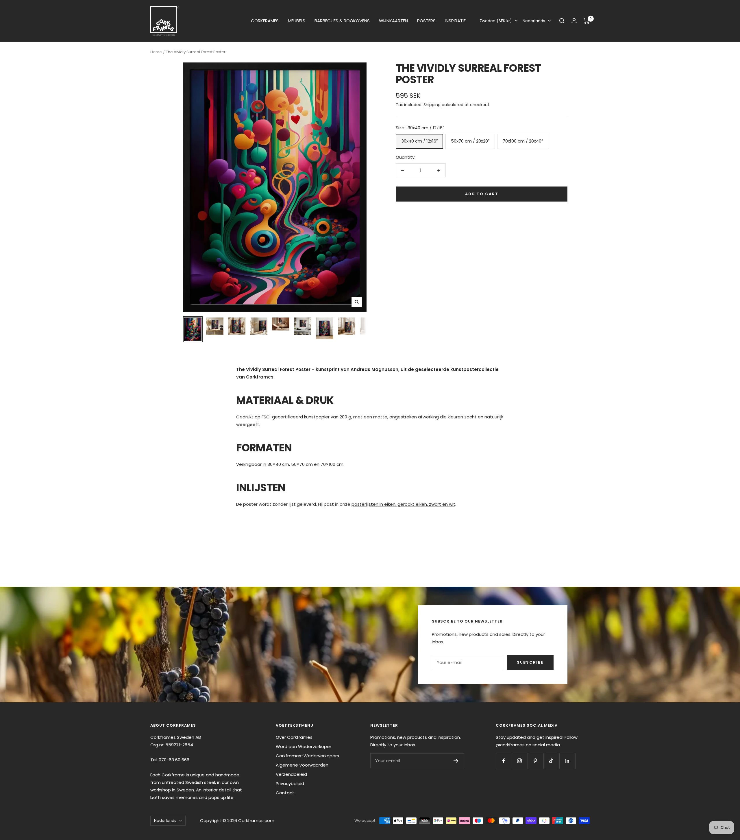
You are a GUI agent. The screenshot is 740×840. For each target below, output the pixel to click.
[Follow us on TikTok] (551, 761)
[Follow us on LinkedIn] (567, 761)
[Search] (562, 20)
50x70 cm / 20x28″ (470, 141)
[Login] (574, 20)
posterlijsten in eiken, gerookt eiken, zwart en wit (403, 504)
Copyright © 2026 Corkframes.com (237, 820)
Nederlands (534, 21)
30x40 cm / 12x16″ (419, 141)
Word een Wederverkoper (303, 746)
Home (156, 52)
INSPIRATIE (455, 21)
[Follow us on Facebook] (504, 761)
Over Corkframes (294, 737)
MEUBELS (296, 21)
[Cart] (587, 21)
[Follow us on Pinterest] (535, 761)
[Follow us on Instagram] (520, 761)
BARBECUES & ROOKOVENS (342, 21)
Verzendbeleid (291, 774)
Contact (285, 793)
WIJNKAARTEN (393, 21)
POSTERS (426, 21)
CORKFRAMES (265, 21)
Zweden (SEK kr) (496, 21)
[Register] (456, 761)
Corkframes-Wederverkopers (307, 756)
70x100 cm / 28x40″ (523, 141)
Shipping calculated (443, 105)
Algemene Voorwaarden (302, 765)
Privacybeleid (290, 783)
